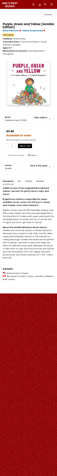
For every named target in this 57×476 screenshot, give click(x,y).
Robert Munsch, (12, 30)
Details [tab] (28, 181)
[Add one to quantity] (15, 145)
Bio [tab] (19, 181)
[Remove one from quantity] (8, 145)
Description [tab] (8, 181)
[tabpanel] (28, 237)
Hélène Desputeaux (32, 30)
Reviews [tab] (40, 181)
